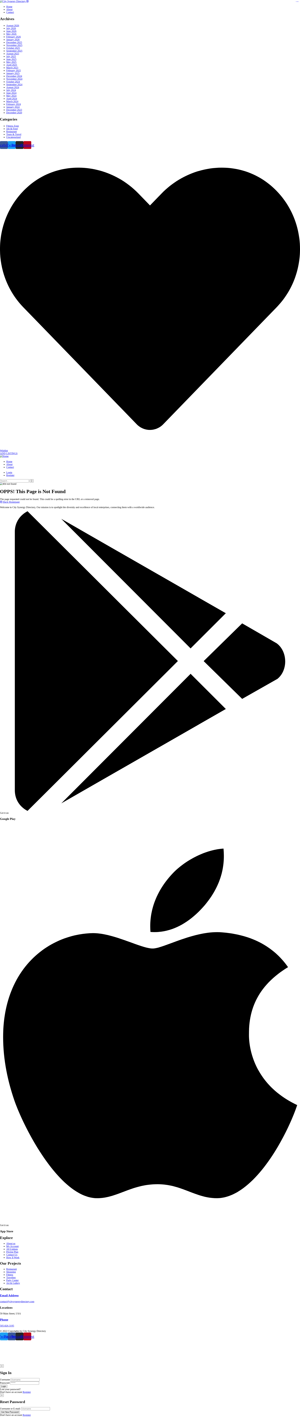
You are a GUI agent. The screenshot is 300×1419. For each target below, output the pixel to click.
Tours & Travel (13, 134)
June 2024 (11, 93)
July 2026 (11, 28)
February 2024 (13, 104)
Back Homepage (11, 502)
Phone (4, 1319)
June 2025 (11, 59)
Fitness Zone (12, 126)
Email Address (9, 1295)
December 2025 (14, 42)
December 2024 (14, 76)
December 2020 (14, 112)
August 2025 (12, 53)
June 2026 (11, 31)
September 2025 (14, 50)
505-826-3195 (7, 1325)
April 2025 (11, 65)
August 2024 (12, 87)
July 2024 (11, 90)
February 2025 (13, 70)
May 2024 (11, 95)
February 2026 (13, 36)
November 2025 (14, 45)
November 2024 (14, 79)
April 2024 (11, 98)
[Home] (4, 456)
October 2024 (13, 81)
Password (5, 1383)
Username (5, 1379)
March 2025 (12, 67)
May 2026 (11, 34)
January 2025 (13, 73)
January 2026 (13, 39)
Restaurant (11, 131)
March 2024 (12, 101)
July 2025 (11, 56)
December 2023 (14, 109)
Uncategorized (13, 137)
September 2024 (14, 84)
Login (9, 472)
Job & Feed (12, 128)
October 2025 (13, 48)
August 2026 (12, 25)
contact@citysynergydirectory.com (17, 1301)
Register (27, 1392)
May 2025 (11, 62)
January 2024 (13, 107)
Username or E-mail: (10, 1408)
